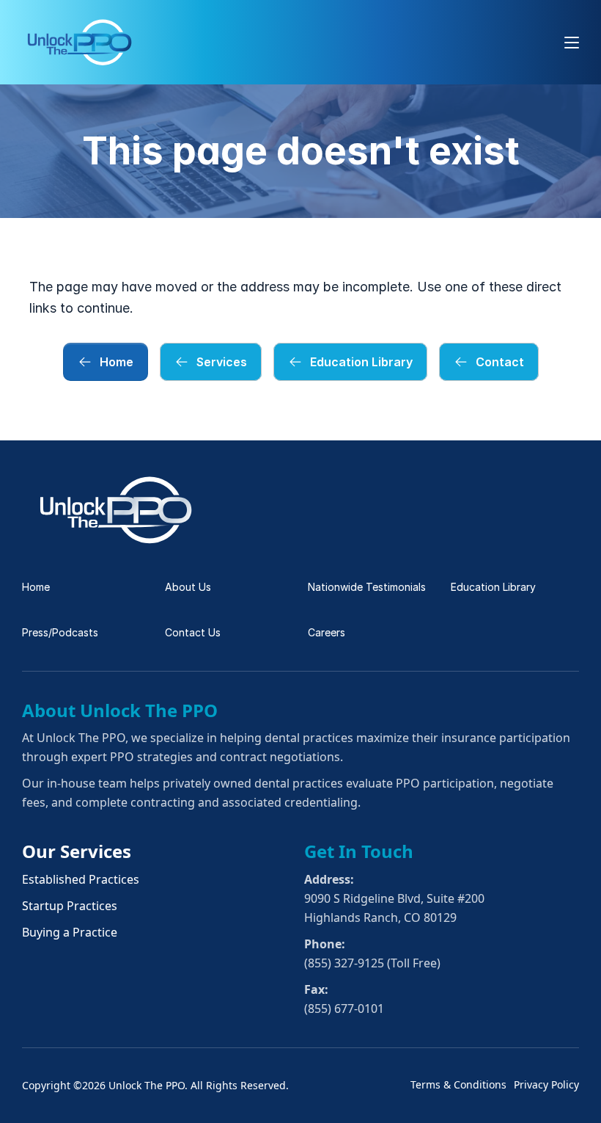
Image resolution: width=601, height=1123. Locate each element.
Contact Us (193, 632)
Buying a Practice (69, 932)
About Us (188, 587)
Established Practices (80, 879)
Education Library (493, 587)
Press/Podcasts (60, 632)
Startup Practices (69, 906)
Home (36, 587)
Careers (326, 632)
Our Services (76, 851)
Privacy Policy (546, 1084)
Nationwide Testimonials (367, 587)
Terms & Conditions (458, 1084)
